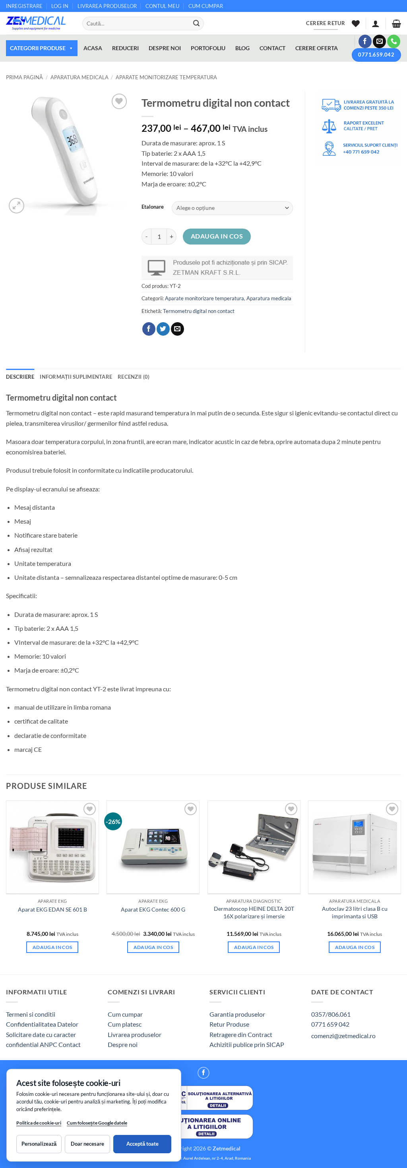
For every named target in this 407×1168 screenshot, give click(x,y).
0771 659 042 (330, 1024)
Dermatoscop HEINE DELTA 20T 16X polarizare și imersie (254, 912)
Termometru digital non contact (199, 311)
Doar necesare (87, 1144)
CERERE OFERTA (316, 48)
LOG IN (59, 6)
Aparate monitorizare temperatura (166, 77)
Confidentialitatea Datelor (42, 1024)
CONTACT (272, 48)
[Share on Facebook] (148, 329)
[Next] (401, 887)
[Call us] (393, 41)
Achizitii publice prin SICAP (246, 1044)
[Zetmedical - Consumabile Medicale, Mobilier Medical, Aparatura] (38, 23)
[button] (376, 23)
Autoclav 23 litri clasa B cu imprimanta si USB (355, 912)
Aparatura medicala (79, 77)
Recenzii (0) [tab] (133, 377)
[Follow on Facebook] (365, 41)
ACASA (92, 48)
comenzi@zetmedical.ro (343, 1035)
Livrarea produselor (134, 1034)
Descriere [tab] (20, 377)
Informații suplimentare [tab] (76, 377)
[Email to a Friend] (177, 329)
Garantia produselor (237, 1014)
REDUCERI (125, 48)
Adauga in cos (217, 236)
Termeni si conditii (30, 1014)
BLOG (242, 48)
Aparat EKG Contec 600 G (153, 909)
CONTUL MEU (162, 6)
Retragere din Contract (240, 1034)
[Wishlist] (356, 23)
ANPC (49, 1044)
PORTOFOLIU (208, 48)
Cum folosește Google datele (97, 1124)
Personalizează (38, 1144)
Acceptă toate (142, 1144)
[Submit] (196, 23)
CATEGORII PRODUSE (38, 48)
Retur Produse (229, 1024)
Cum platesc (124, 1024)
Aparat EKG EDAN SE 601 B (52, 909)
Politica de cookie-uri (38, 1123)
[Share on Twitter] (163, 329)
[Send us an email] (379, 41)
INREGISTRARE (24, 6)
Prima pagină (24, 77)
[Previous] (6, 887)
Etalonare (152, 207)
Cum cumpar (125, 1014)
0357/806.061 (331, 1014)
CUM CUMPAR (205, 6)
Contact (69, 1044)
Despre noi (123, 1044)
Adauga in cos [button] (52, 947)
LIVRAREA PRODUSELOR (107, 6)
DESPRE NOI (165, 48)
